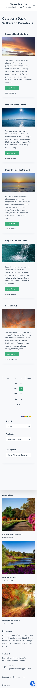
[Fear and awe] (18, 318)
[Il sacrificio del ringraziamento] (18, 514)
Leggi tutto (13, 88)
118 (21, 394)
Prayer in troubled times (16, 241)
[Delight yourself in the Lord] (18, 182)
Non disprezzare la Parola (11, 620)
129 (18, 404)
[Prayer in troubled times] (18, 253)
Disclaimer (6, 685)
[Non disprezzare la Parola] (18, 600)
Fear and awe (11, 306)
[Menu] (34, 5)
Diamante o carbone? (9, 577)
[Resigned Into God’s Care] (18, 46)
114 (21, 383)
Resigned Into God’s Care (16, 34)
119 (15, 399)
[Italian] (28, 416)
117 (15, 394)
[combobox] (16, 426)
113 (15, 383)
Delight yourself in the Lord (17, 170)
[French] (24, 416)
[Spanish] (30, 416)
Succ (29, 378)
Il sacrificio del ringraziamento (12, 534)
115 (15, 389)
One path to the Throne (15, 105)
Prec (7, 378)
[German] (26, 416)
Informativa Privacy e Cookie (13, 677)
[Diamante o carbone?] (18, 557)
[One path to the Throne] (18, 117)
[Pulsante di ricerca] (29, 426)
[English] (22, 416)
